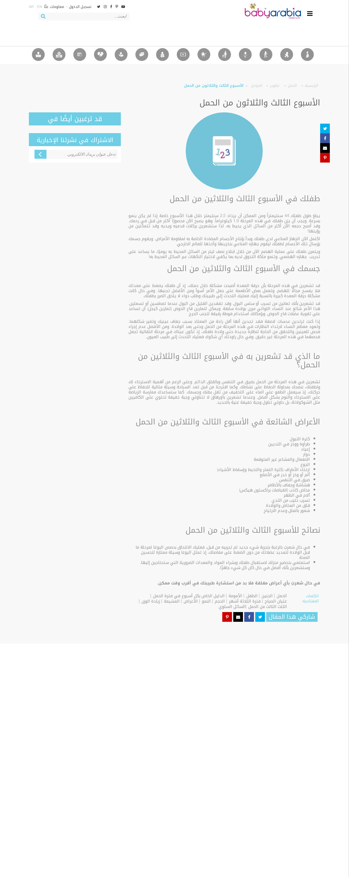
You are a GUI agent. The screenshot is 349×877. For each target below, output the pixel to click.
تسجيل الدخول (80, 6)
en (39, 7)
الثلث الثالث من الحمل (267, 607)
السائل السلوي (232, 607)
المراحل (256, 85)
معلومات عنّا (54, 6)
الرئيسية (311, 85)
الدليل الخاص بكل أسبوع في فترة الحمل (189, 596)
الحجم (220, 601)
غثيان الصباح (276, 601)
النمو (206, 601)
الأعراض (191, 601)
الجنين (267, 596)
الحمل (292, 85)
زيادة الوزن (151, 601)
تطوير (275, 85)
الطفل (252, 596)
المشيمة (172, 601)
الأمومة (235, 596)
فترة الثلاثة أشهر (245, 601)
